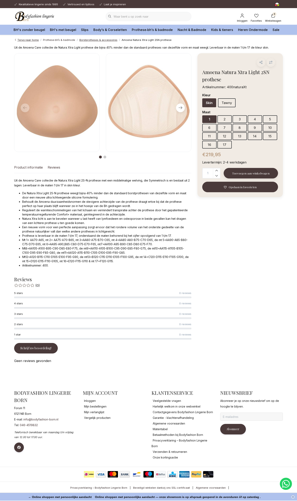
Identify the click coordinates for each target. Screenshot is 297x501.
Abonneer (233, 429)
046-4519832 (29, 425)
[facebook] (19, 447)
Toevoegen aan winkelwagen (251, 173)
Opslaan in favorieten (243, 187)
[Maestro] (148, 474)
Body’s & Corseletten (110, 30)
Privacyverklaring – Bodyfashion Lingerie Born (98, 487)
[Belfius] (160, 474)
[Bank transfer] (125, 474)
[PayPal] (196, 474)
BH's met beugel (63, 30)
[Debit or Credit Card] (208, 474)
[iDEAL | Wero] (89, 474)
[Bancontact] (137, 474)
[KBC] (172, 474)
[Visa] (101, 474)
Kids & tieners (222, 30)
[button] (261, 62)
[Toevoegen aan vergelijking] (270, 62)
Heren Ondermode (253, 30)
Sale (276, 30)
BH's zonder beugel (29, 30)
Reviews (54, 167)
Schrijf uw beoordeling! (36, 348)
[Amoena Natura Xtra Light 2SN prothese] (57, 102)
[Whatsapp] (286, 484)
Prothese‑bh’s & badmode (152, 30)
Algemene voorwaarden (211, 487)
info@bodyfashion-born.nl (40, 419)
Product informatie (28, 167)
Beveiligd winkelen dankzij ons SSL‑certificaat (161, 487)
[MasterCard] (113, 474)
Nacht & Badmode (192, 30)
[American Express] (184, 474)
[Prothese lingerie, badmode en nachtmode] (34, 16)
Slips (84, 30)
